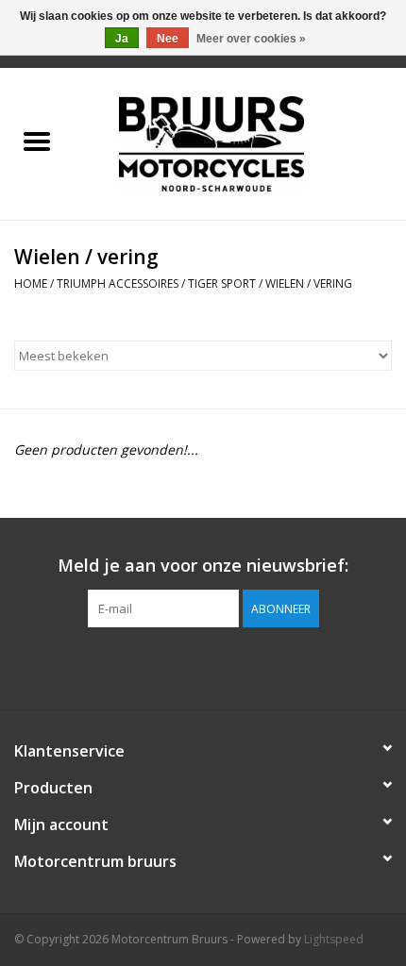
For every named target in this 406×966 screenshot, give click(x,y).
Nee (167, 38)
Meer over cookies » (251, 38)
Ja (121, 38)
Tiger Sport (222, 283)
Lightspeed (334, 939)
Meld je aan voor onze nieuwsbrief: (203, 565)
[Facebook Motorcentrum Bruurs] (203, 666)
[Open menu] (37, 140)
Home (30, 283)
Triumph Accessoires (117, 283)
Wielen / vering (308, 283)
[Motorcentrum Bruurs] (240, 142)
